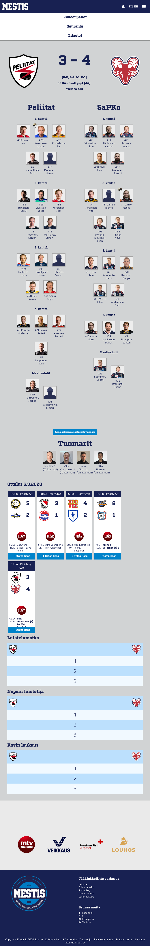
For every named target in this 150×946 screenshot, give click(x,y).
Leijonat (83, 884)
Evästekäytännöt (104, 939)
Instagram (88, 919)
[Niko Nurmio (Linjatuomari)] (100, 457)
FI (130, 7)
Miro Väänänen (53, 544)
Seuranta (75, 26)
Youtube (86, 922)
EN (136, 7)
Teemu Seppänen (79, 549)
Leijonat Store (86, 896)
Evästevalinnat (124, 939)
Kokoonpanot (75, 17)
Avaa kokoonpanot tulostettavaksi (75, 432)
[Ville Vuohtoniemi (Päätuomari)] (66, 457)
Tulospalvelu (86, 887)
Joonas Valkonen (108, 546)
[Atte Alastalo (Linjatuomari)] (83, 457)
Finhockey (84, 890)
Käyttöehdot (70, 939)
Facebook (87, 912)
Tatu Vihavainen (23, 620)
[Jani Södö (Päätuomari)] (49, 457)
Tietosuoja (86, 939)
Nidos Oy (80, 942)
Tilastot (75, 35)
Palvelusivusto (87, 893)
